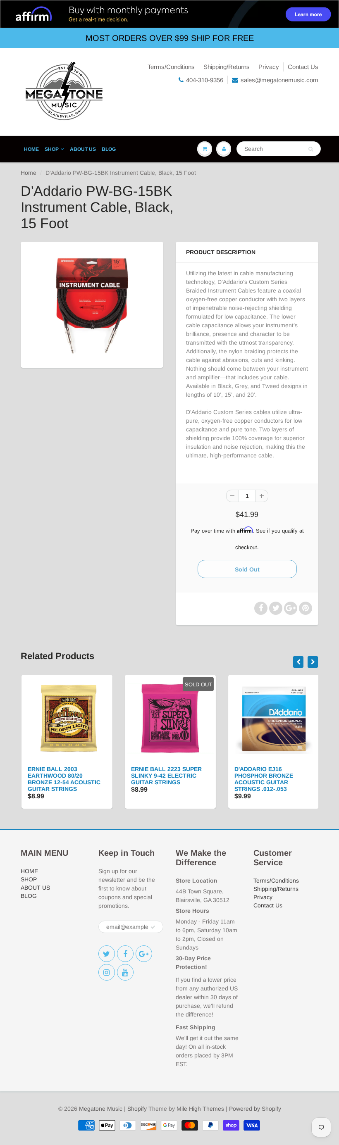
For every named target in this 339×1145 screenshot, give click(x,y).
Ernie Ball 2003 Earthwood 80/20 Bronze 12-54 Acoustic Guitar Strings (63, 779)
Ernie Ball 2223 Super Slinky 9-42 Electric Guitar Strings (165, 776)
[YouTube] (125, 972)
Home (28, 172)
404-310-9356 (204, 79)
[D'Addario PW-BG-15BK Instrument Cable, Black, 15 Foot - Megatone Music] (92, 303)
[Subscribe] (153, 927)
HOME (31, 149)
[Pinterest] (144, 953)
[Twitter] (106, 953)
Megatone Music (100, 1108)
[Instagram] (106, 972)
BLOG (109, 149)
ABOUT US (83, 149)
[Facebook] (125, 953)
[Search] (310, 149)
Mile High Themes (200, 1108)
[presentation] (298, 662)
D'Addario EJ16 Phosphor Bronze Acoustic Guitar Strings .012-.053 (263, 779)
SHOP (52, 149)
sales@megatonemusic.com (279, 79)
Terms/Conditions (171, 66)
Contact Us (303, 66)
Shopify (137, 1108)
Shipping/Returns (226, 66)
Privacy (268, 66)
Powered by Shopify (255, 1108)
